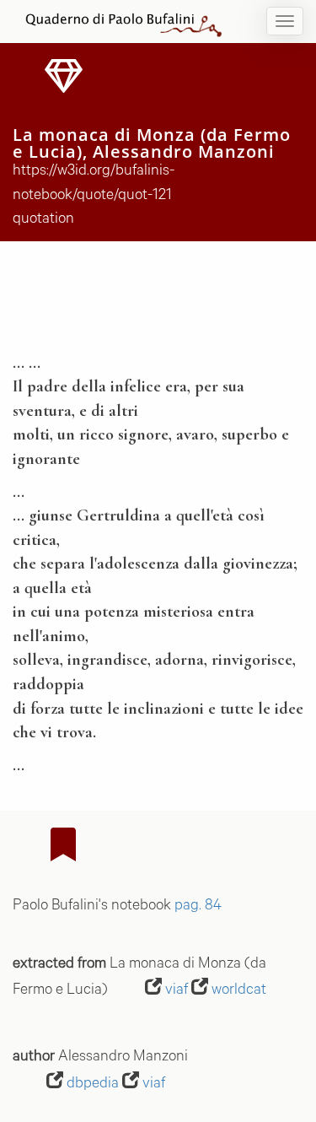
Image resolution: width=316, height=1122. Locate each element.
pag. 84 (198, 906)
